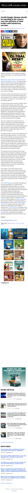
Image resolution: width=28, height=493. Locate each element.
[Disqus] (14, 304)
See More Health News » (7, 483)
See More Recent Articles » (7, 442)
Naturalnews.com (9, 459)
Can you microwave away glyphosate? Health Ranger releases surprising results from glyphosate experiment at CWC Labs (16, 414)
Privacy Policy (14, 490)
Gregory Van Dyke (20, 28)
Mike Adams (12, 223)
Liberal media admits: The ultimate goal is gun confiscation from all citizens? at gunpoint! (13, 450)
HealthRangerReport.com (9, 220)
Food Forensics (13, 207)
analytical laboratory (20, 199)
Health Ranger (7, 183)
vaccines (22, 223)
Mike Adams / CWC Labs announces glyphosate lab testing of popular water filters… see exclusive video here (16, 434)
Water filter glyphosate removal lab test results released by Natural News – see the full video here (17, 425)
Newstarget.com (9, 452)
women (2, 224)
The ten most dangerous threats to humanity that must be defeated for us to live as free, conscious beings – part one (16, 395)
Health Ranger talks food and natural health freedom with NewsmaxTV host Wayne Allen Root (17, 405)
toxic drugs (18, 223)
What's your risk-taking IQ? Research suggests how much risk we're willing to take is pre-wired (13, 477)
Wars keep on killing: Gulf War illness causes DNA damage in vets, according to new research (13, 456)
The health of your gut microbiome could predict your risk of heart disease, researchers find (13, 463)
